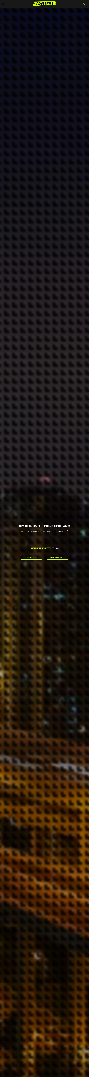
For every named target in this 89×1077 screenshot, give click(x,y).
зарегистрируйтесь (41, 548)
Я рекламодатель (58, 557)
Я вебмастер (31, 557)
